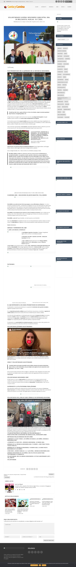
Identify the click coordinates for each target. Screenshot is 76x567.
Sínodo (59, 112)
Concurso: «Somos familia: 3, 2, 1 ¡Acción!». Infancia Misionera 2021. (28, 451)
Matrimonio (60, 79)
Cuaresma (67, 58)
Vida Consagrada (61, 114)
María (64, 77)
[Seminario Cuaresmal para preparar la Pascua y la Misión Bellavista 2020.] (35, 499)
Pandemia (65, 90)
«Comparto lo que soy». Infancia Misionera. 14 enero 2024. (25, 442)
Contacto (31, 249)
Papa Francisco (61, 92)
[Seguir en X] (32, 552)
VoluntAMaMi (24, 126)
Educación (66, 64)
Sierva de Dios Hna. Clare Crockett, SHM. (40, 302)
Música (59, 84)
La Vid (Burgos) (66, 74)
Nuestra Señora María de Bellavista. (19, 302)
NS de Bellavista (61, 87)
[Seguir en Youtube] (41, 552)
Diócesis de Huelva (62, 61)
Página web (35, 249)
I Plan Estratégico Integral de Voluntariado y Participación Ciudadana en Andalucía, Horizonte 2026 (26, 433)
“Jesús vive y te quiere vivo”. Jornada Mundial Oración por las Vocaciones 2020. (10, 510)
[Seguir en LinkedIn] (38, 552)
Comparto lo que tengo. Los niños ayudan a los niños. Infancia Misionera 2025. (28, 439)
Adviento (65, 48)
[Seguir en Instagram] (35, 552)
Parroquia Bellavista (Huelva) (62, 98)
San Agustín (65, 106)
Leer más (44, 565)
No (39, 565)
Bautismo (60, 56)
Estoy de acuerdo (34, 565)
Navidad (64, 84)
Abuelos (59, 48)
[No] (74, 564)
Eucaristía (60, 69)
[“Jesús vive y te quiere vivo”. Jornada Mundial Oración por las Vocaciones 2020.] (10, 503)
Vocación (67, 117)
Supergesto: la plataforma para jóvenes (21, 386)
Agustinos (60, 53)
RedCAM (67, 104)
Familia (65, 69)
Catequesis (66, 56)
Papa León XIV (61, 95)
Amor (65, 53)
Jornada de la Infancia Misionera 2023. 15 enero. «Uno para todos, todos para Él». (28, 444)
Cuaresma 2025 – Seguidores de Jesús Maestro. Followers (27, 195)
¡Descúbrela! (43, 391)
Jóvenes (37, 21)
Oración (60, 90)
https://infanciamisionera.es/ (29, 109)
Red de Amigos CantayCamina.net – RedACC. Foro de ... (22, 1)
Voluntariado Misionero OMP (17, 377)
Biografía (34, 21)
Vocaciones (60, 117)
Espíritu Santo (61, 66)
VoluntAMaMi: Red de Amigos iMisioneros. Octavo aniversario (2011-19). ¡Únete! (29, 457)
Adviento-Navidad (62, 50)
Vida (64, 112)
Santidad (60, 109)
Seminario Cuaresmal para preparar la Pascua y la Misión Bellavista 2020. (35, 503)
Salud (59, 106)
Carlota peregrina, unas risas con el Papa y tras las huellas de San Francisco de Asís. (47, 503)
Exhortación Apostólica (27, 117)
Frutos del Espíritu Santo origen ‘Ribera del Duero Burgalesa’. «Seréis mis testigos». (22, 510)
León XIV (59, 77)
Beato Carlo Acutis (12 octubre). (40, 285)
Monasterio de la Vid (62, 82)
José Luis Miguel (22, 21)
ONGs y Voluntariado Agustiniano (19, 362)
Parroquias (60, 101)
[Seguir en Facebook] (29, 552)
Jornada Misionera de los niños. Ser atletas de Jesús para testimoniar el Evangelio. (25, 453)
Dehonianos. (13, 225)
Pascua (66, 101)
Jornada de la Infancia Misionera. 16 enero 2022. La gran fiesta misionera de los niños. (27, 448)
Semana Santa (67, 109)
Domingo (60, 64)
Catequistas (60, 58)
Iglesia (65, 71)
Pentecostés (61, 104)
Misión (41, 21)
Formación (60, 71)
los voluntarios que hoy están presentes (30, 153)
